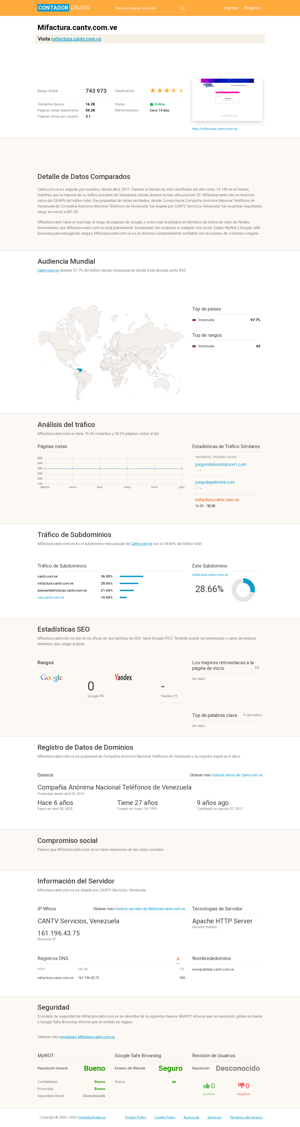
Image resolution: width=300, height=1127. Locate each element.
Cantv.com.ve (48, 270)
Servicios (214, 1117)
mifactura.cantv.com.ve (76, 39)
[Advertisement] (151, 61)
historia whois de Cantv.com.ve (237, 775)
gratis (63, 7)
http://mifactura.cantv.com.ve (214, 129)
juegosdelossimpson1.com (221, 464)
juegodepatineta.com (215, 482)
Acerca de (191, 1117)
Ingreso (231, 7)
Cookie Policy (164, 1117)
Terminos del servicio (246, 1117)
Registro (252, 7)
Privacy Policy (135, 1117)
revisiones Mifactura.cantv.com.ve (87, 1037)
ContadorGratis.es (92, 1117)
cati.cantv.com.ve (51, 597)
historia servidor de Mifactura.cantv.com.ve (150, 909)
